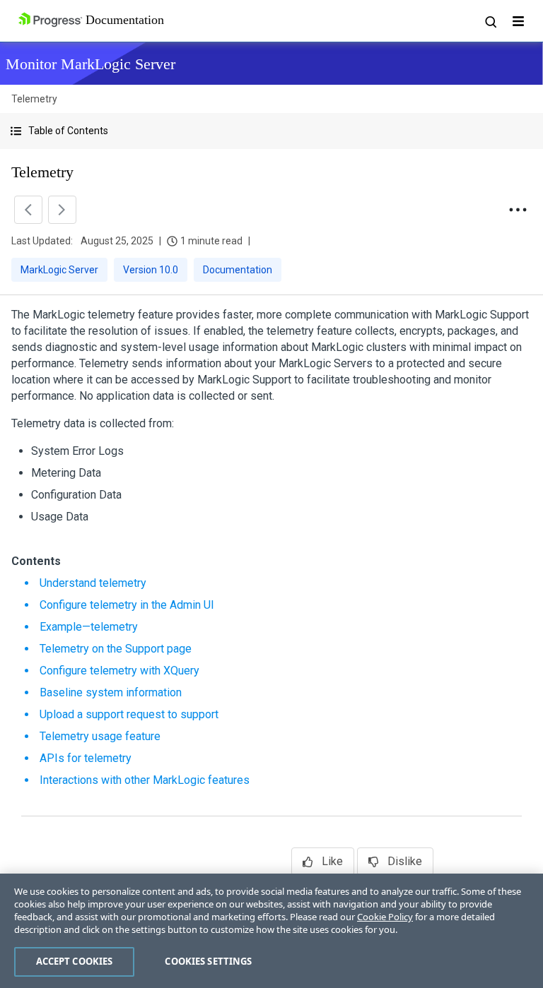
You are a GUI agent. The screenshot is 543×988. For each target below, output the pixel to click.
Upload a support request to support (129, 714)
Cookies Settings (208, 961)
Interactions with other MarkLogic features (145, 780)
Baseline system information (111, 692)
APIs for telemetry (86, 758)
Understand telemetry (93, 583)
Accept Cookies (74, 961)
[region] (271, 931)
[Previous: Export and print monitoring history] (28, 209)
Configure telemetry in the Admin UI (127, 605)
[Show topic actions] (517, 210)
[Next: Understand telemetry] (62, 209)
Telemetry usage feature (100, 736)
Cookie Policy (385, 916)
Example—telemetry (89, 626)
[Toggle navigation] (518, 21)
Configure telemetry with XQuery (119, 670)
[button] (271, 131)
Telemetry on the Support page (116, 648)
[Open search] (490, 21)
